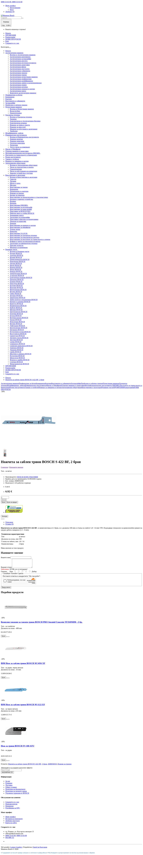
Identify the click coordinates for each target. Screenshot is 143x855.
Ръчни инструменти (13, 157)
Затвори (4, 516)
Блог (7, 41)
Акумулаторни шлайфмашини (21, 81)
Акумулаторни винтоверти (20, 57)
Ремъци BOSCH (16, 271)
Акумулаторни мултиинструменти (23, 63)
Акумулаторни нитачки (19, 87)
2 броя (44, 764)
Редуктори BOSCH (17, 356)
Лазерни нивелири (17, 141)
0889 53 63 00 (22, 835)
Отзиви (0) (9, 524)
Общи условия (11, 787)
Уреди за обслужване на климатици (23, 171)
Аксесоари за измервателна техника (23, 243)
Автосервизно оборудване (15, 163)
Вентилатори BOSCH (18, 290)
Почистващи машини (13, 107)
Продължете (6, 587)
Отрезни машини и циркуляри (17, 151)
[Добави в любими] (7, 636)
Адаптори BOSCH (17, 275)
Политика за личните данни (16, 791)
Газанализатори (16, 169)
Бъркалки (13, 231)
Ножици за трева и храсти (20, 125)
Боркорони (14, 189)
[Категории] (10, 47)
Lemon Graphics (16, 847)
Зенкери (13, 223)
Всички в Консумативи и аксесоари (23, 177)
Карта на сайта (11, 823)
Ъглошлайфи (10, 103)
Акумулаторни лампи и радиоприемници (26, 83)
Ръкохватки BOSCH (17, 261)
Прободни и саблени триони (16, 105)
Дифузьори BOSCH (17, 326)
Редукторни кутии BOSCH (20, 332)
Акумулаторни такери (18, 75)
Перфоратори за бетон (13, 95)
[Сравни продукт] (8, 636)
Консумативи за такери (19, 187)
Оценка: (4, 571)
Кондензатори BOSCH (18, 328)
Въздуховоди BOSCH (18, 334)
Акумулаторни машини (14, 53)
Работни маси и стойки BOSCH (22, 213)
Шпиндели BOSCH (17, 358)
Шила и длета (15, 183)
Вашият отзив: (6, 567)
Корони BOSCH (16, 267)
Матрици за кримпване (19, 247)
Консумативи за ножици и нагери (23, 225)
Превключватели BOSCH (19, 259)
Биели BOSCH (15, 265)
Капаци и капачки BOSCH (20, 302)
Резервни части (11, 249)
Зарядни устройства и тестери (21, 173)
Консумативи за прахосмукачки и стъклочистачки (29, 197)
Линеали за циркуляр (18, 221)
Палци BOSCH (15, 320)
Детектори (14, 145)
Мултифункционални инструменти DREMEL (22, 153)
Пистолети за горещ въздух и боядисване (21, 155)
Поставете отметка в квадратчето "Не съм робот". (22, 576)
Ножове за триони (17, 193)
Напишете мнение (16, 467)
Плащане (8, 783)
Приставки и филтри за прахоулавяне (24, 219)
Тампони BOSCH (16, 348)
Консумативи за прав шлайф (21, 209)
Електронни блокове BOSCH (21, 277)
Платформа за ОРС (12, 808)
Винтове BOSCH (16, 288)
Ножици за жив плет (18, 127)
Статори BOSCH (16, 362)
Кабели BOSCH (16, 308)
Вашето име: (6, 557)
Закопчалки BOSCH (17, 298)
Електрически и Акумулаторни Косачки (25, 121)
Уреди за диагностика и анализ (22, 167)
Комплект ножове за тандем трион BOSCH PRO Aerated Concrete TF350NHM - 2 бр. (41, 622)
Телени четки (15, 229)
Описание (9, 522)
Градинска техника (12, 115)
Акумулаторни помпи (18, 85)
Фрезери (13, 203)
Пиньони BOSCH (16, 280)
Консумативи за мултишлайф (21, 207)
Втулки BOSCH (16, 292)
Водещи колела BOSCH (19, 318)
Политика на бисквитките (15, 789)
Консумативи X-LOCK (18, 233)
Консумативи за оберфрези (20, 227)
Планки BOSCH (16, 282)
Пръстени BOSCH (17, 284)
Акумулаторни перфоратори (21, 79)
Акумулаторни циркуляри (20, 65)
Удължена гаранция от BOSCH (17, 793)
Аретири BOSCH (16, 255)
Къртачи (8, 99)
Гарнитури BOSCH (17, 336)
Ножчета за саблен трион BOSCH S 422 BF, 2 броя (24, 380)
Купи (3, 502)
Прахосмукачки (16, 113)
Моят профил (10, 817)
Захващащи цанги (17, 215)
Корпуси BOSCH (16, 304)
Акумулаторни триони (18, 73)
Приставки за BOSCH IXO (20, 211)
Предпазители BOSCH (18, 312)
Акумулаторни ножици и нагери (22, 89)
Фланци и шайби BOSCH (19, 360)
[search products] (22, 18)
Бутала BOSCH (16, 316)
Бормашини (9, 97)
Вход (12, 10)
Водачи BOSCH (16, 324)
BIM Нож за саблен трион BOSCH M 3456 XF (23, 663)
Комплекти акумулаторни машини (23, 93)
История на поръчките (14, 819)
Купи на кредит (12, 502)
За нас (7, 781)
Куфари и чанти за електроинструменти (25, 241)
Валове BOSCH (16, 257)
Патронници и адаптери (19, 191)
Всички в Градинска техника (21, 117)
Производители (11, 804)
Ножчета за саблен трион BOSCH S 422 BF (24, 764)
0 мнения (4, 467)
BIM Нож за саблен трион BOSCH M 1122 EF (23, 704)
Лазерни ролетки (16, 139)
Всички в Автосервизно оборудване (23, 165)
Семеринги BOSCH (17, 344)
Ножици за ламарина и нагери (17, 161)
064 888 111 (9, 837)
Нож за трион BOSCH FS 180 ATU (17, 746)
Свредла (13, 179)
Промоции (9, 806)
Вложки (13, 201)
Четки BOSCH (15, 269)
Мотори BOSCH (16, 310)
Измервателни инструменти (16, 135)
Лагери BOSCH (16, 263)
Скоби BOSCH (15, 352)
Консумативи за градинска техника (23, 235)
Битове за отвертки (17, 195)
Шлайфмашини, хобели (14, 133)
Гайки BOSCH (15, 294)
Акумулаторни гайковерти (20, 71)
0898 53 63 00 (10, 835)
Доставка (8, 785)
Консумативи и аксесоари (15, 175)
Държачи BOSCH (16, 350)
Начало (8, 33)
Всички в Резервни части (19, 251)
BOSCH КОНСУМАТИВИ (27, 477)
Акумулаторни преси (18, 91)
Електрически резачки (18, 123)
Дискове (13, 181)
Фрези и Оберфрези (12, 149)
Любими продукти (12, 821)
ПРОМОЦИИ (10, 35)
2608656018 (52, 764)
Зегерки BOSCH (16, 296)
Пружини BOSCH (17, 330)
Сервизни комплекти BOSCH (21, 346)
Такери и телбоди (12, 159)
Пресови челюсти (16, 245)
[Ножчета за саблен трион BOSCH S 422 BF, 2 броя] (29, 448)
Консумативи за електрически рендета (24, 237)
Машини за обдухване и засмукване (23, 129)
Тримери (13, 119)
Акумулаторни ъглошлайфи (20, 59)
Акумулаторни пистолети (19, 69)
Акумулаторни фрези (18, 67)
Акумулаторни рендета (18, 61)
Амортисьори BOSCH (18, 273)
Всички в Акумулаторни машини (22, 55)
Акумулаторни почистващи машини (24, 77)
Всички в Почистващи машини (22, 109)
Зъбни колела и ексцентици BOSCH (24, 300)
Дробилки (14, 131)
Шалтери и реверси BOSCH (20, 354)
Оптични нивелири (17, 143)
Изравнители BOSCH (18, 306)
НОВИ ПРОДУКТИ (13, 39)
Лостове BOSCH (16, 340)
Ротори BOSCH (16, 253)
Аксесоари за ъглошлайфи (20, 217)
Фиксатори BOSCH (17, 322)
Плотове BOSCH (16, 314)
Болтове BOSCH (16, 286)
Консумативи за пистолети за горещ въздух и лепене (30, 239)
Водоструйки (15, 111)
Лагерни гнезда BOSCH (19, 338)
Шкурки (13, 185)
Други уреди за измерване (20, 147)
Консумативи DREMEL (19, 205)
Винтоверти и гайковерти (15, 101)
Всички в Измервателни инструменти (24, 137)
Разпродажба (10, 37)
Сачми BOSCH (15, 342)
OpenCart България (40, 847)
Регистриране (15, 8)
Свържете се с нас (12, 43)
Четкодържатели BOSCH (19, 364)
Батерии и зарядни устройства (21, 199)
